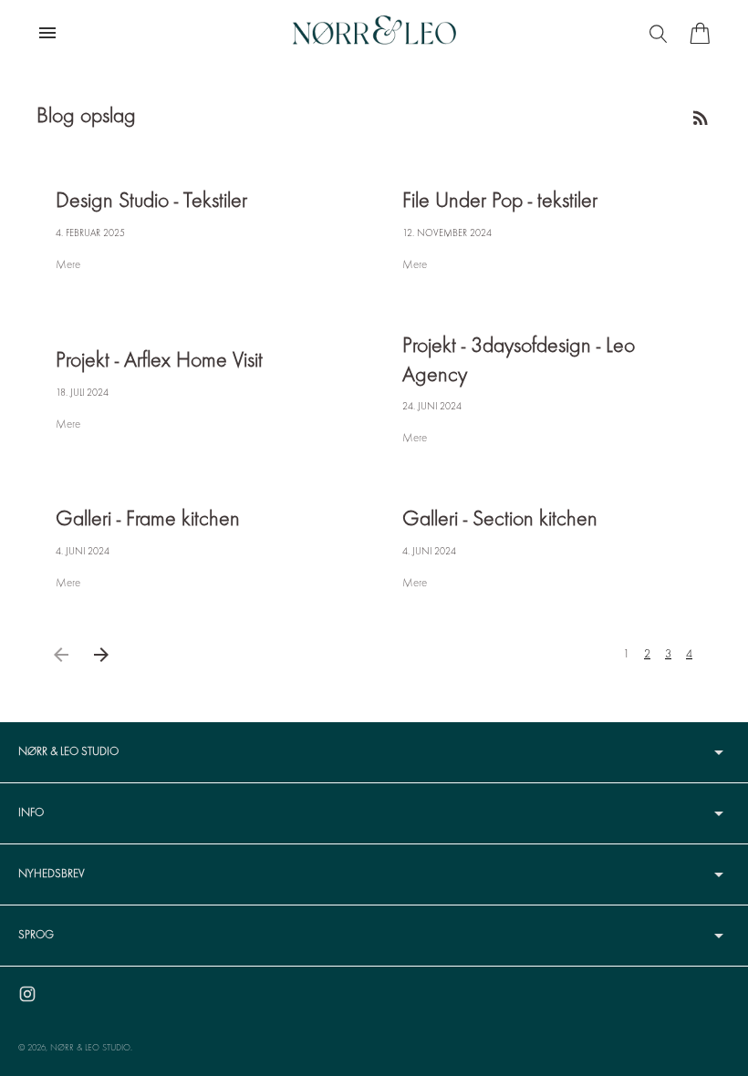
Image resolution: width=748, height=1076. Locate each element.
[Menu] (660, 33)
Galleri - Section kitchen (499, 520)
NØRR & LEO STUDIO (90, 1048)
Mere (68, 265)
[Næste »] (101, 655)
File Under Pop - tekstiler (499, 201)
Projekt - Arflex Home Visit (159, 361)
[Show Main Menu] (47, 33)
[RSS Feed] (700, 118)
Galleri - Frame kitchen (148, 520)
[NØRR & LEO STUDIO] (374, 33)
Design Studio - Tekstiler (151, 201)
